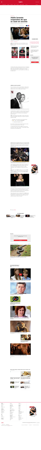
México (19, 406)
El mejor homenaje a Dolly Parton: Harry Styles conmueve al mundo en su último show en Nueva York (35, 42)
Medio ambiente (20, 415)
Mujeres (2, 418)
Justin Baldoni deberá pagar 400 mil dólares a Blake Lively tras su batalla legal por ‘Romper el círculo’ (35, 51)
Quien (36, 422)
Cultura (26, 4)
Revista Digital (11, 414)
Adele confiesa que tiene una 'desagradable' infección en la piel (32, 216)
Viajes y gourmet (22, 4)
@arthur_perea (15, 41)
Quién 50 (37, 4)
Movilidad (20, 417)
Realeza (8, 4)
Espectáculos (4, 4)
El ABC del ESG (20, 419)
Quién (2, 403)
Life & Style (11, 405)
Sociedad (20, 409)
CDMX (19, 407)
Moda (14, 4)
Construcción (20, 411)
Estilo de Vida (2, 412)
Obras (10, 419)
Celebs (2, 416)
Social (19, 416)
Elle (1, 414)
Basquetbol (11, 412)
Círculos (12, 4)
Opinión (11, 403)
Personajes (2, 411)
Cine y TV (11, 407)
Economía (11, 417)
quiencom (38, 422)
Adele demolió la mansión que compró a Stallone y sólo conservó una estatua (13, 216)
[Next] (35, 215)
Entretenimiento (11, 406)
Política (19, 405)
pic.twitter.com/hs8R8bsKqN (20, 120)
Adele (11, 43)
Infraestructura (20, 412)
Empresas (11, 416)
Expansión (11, 415)
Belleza (18, 4)
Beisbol (11, 411)
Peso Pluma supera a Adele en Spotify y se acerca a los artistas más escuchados (22, 216)
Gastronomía (2, 409)
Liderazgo (2, 419)
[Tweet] (26, 25)
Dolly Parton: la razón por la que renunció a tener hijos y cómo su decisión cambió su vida (34, 46)
